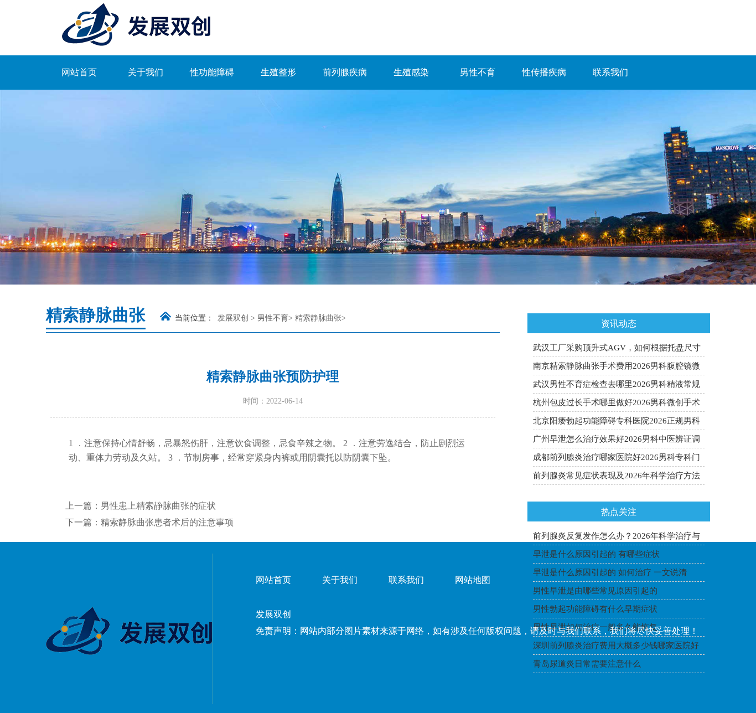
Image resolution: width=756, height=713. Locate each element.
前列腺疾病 (345, 72)
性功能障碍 (212, 72)
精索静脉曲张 (318, 318)
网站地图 (472, 580)
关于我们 (145, 72)
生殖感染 (411, 72)
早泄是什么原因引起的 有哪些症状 (596, 554)
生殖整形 (278, 72)
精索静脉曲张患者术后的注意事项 (167, 522)
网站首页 (79, 72)
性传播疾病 (544, 72)
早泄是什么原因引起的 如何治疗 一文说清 (610, 572)
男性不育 (477, 72)
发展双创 (233, 318)
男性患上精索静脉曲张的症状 (158, 505)
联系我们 (610, 72)
